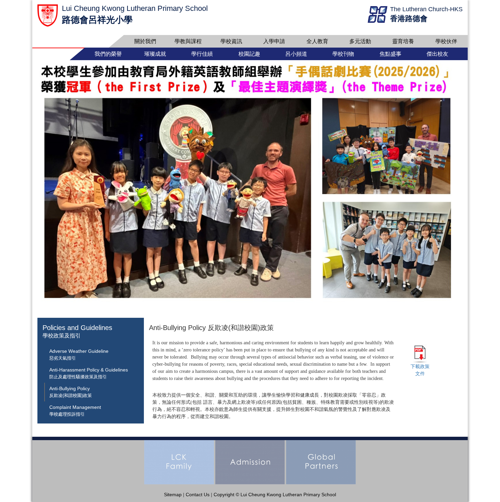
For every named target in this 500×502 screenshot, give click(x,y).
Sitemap (173, 494)
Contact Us (198, 494)
